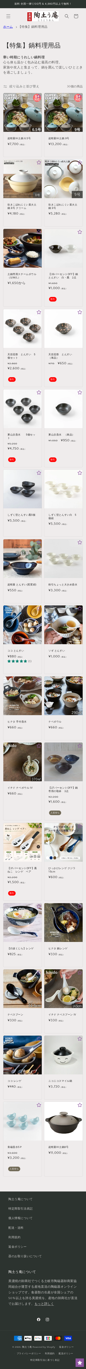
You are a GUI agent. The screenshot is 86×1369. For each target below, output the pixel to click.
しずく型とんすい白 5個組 (62, 516)
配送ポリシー (66, 1353)
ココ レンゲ (15, 1080)
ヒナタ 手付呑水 (17, 721)
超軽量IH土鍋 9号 (58, 138)
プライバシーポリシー (29, 1353)
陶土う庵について (20, 1199)
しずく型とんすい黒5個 (21, 514)
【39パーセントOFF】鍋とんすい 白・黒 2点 (63, 275)
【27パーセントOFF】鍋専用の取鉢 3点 (63, 789)
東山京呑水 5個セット (21, 436)
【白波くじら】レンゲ (21, 948)
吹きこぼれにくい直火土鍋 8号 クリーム (22, 206)
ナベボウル (55, 721)
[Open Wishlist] (80, 1362)
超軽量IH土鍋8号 (58, 1147)
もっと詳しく (44, 1304)
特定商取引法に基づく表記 (44, 1360)
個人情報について (20, 1218)
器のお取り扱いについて (25, 1256)
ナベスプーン (15, 1014)
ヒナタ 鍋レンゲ (58, 948)
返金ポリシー (17, 1247)
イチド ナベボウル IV (20, 787)
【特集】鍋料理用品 (32, 27)
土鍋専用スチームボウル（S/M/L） (22, 275)
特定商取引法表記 (20, 1208)
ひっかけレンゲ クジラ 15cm (62, 870)
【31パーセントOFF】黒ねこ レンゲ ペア (22, 870)
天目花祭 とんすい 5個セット (21, 356)
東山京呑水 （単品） (61, 434)
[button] (8, 16)
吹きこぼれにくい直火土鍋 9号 (62, 206)
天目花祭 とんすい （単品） (61, 356)
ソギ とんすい (56, 650)
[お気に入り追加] (39, 96)
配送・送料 (16, 1228)
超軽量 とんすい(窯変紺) (22, 584)
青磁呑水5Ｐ (15, 1147)
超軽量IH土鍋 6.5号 (19, 138)
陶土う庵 (27, 1347)
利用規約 (14, 1237)
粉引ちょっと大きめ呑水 (62, 584)
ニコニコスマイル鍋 (60, 1080)
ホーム (8, 27)
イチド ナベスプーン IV (62, 1014)
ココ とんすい (16, 650)
